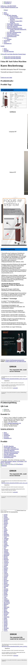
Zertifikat (9, 39)
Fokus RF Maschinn (12, 33)
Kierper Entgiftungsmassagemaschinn (15, 360)
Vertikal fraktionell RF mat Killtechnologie (15, 361)
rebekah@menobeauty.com (14, 423)
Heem (5, 12)
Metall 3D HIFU (14, 16)
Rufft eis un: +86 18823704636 (8, 6)
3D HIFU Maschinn (12, 15)
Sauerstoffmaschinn (11, 36)
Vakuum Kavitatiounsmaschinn (14, 28)
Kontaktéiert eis (7, 43)
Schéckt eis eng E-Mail (6, 77)
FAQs (5, 42)
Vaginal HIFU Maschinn (13, 23)
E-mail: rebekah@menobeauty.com (9, 7)
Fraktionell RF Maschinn (13, 35)
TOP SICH (7, 462)
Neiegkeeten (7, 40)
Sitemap (14, 461)
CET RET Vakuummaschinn (14, 32)
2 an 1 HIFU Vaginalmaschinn (14, 25)
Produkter (6, 14)
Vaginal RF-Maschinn (12, 26)
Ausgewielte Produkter (6, 461)
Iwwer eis (6, 37)
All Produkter (20, 461)
